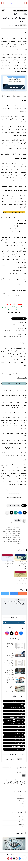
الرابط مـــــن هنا (14, 383)
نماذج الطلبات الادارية (17, 727)
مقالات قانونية (20, 704)
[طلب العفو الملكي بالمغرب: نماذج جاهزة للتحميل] (20, 689)
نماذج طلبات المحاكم (20, 10)
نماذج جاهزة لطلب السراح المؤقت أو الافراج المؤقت (21, 581)
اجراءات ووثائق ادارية (17, 701)
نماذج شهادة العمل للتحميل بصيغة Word (9, 672)
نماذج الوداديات (19, 743)
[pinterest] (8, 858)
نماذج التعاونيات (19, 710)
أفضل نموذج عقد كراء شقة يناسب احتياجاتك (9, 663)
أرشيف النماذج (21, 819)
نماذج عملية (20, 749)
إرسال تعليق (20, 599)
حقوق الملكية (21, 821)
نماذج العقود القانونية (17, 730)
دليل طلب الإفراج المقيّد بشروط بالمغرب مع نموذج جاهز (21, 565)
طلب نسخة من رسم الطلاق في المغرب (13, 336)
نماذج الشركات (8, 720)
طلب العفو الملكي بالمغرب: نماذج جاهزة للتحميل (9, 689)
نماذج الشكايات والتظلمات (16, 723)
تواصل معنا (21, 800)
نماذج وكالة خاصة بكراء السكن (10, 655)
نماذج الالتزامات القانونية (16, 707)
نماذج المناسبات (19, 739)
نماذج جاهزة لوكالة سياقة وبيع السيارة (10, 680)
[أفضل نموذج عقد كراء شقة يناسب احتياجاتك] (20, 663)
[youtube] (16, 633)
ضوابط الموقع (21, 824)
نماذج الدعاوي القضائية (17, 717)
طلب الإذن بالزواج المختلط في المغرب (14, 324)
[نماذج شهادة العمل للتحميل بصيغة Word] (20, 671)
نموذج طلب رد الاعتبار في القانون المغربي (8, 564)
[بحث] (2, 3)
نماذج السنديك (20, 720)
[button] (20, 512)
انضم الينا (22, 803)
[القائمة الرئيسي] (25, 3)
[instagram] (7, 633)
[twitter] (11, 633)
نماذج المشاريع (19, 736)
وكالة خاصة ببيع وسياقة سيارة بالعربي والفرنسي (9, 646)
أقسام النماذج (21, 816)
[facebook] (21, 633)
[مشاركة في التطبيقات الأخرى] (7, 512)
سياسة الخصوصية (20, 795)
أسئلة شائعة (21, 826)
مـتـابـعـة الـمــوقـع (13, 622)
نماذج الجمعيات (19, 714)
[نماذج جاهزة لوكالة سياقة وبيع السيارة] (20, 680)
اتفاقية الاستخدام (20, 798)
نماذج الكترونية (19, 733)
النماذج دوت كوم (14, 3)
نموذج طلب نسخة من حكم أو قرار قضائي (14, 331)
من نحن (22, 805)
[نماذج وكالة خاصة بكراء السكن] (20, 654)
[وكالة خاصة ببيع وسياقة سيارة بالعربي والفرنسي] (20, 646)
